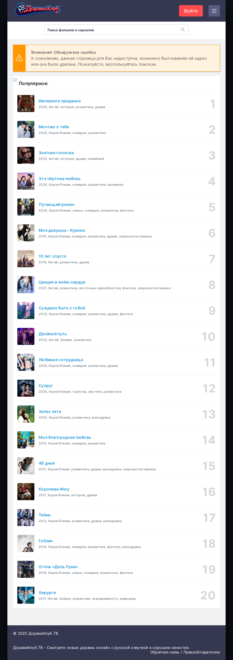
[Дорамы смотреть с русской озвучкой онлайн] (41, 10)
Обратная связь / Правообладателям (185, 652)
